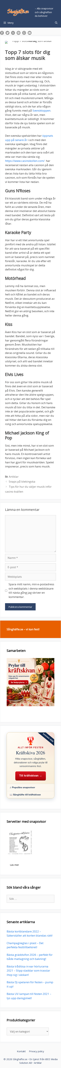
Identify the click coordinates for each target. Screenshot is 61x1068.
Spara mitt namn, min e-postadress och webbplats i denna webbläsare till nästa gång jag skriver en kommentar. (31, 590)
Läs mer (14, 864)
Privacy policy (36, 1051)
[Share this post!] (2, 34)
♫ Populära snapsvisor (22, 787)
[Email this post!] (30, 34)
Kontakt (21, 1051)
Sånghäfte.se (20, 1059)
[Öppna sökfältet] (56, 23)
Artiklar (14, 476)
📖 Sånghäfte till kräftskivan (25, 794)
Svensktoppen (41, 110)
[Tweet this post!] (7, 34)
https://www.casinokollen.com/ (25, 161)
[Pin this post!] (18, 34)
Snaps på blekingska (22, 481)
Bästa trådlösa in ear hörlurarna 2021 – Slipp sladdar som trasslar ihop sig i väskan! (28, 970)
